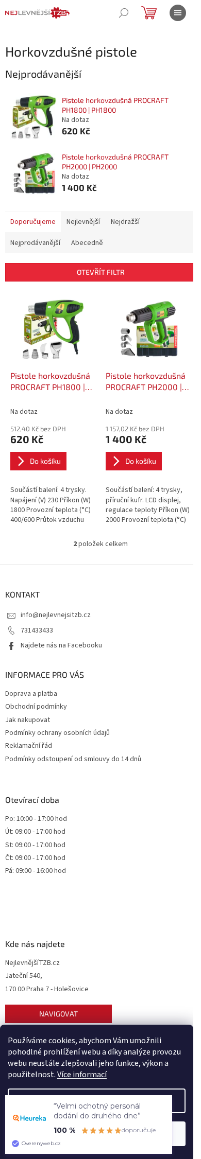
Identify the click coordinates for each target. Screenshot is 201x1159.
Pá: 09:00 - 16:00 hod (35, 871)
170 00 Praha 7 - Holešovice (47, 989)
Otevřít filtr (101, 272)
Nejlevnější (83, 222)
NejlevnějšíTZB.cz (32, 963)
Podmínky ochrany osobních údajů (57, 733)
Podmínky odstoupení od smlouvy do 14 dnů (73, 759)
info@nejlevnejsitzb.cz (56, 615)
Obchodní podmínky (36, 706)
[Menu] (177, 13)
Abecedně (87, 243)
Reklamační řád (28, 746)
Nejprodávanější (35, 243)
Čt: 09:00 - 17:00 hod (35, 858)
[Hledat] (123, 13)
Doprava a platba (31, 694)
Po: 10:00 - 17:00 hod (36, 819)
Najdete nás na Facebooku (61, 645)
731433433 (37, 630)
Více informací (82, 1074)
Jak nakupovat (27, 720)
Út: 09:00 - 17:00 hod (35, 832)
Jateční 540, (23, 976)
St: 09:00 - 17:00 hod (35, 845)
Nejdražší (125, 222)
